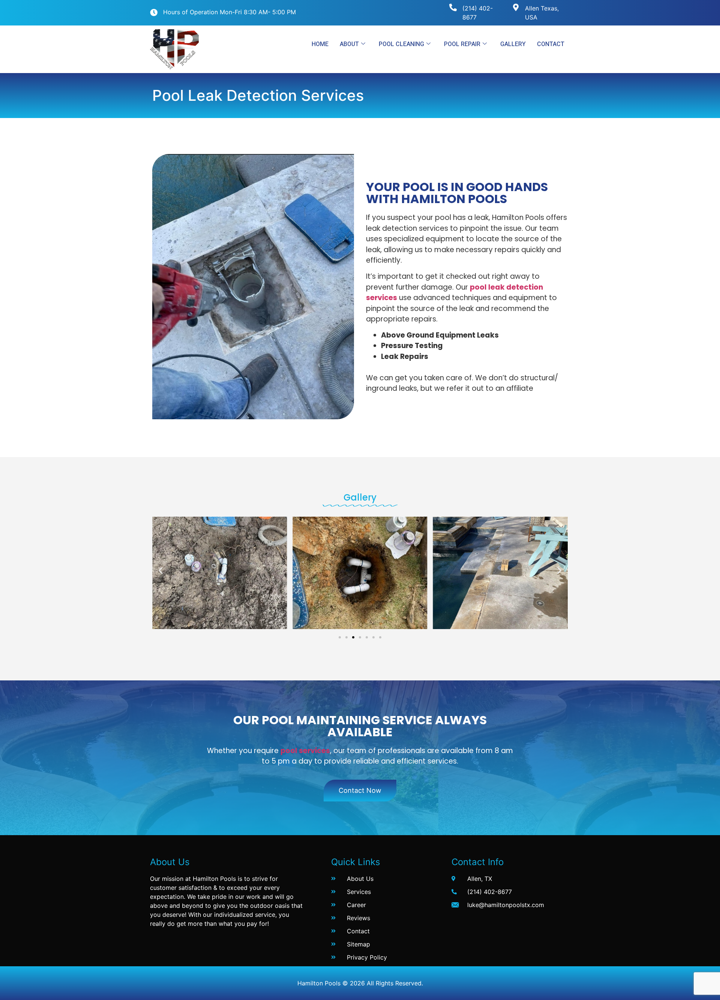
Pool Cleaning (401, 44)
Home (320, 44)
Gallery (513, 44)
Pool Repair (462, 44)
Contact (550, 44)
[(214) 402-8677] (453, 7)
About (349, 44)
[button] (160, 570)
